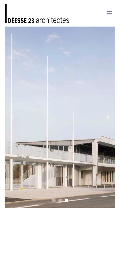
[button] (54, 200)
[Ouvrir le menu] (109, 13)
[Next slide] (108, 117)
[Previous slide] (11, 117)
